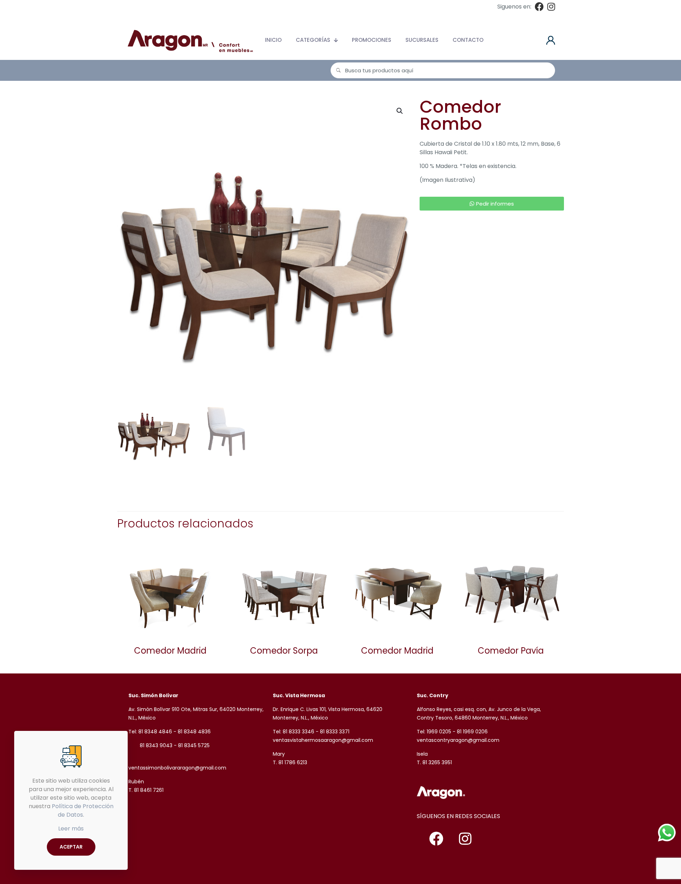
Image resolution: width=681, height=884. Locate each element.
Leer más (71, 828)
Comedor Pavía (511, 650)
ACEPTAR (71, 846)
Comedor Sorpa (284, 650)
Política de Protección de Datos (83, 810)
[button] (400, 111)
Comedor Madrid (170, 650)
